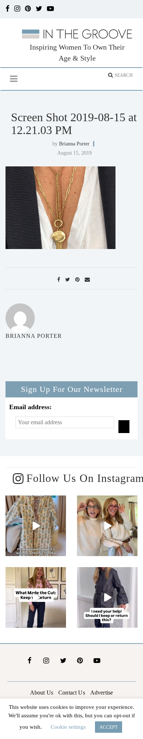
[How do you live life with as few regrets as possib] (107, 525)
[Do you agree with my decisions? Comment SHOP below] (36, 597)
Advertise (101, 692)
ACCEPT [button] (108, 727)
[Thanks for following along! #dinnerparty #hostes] (36, 525)
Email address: (30, 407)
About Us (41, 692)
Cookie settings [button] (68, 727)
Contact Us (71, 692)
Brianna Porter (74, 144)
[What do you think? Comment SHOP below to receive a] (107, 597)
